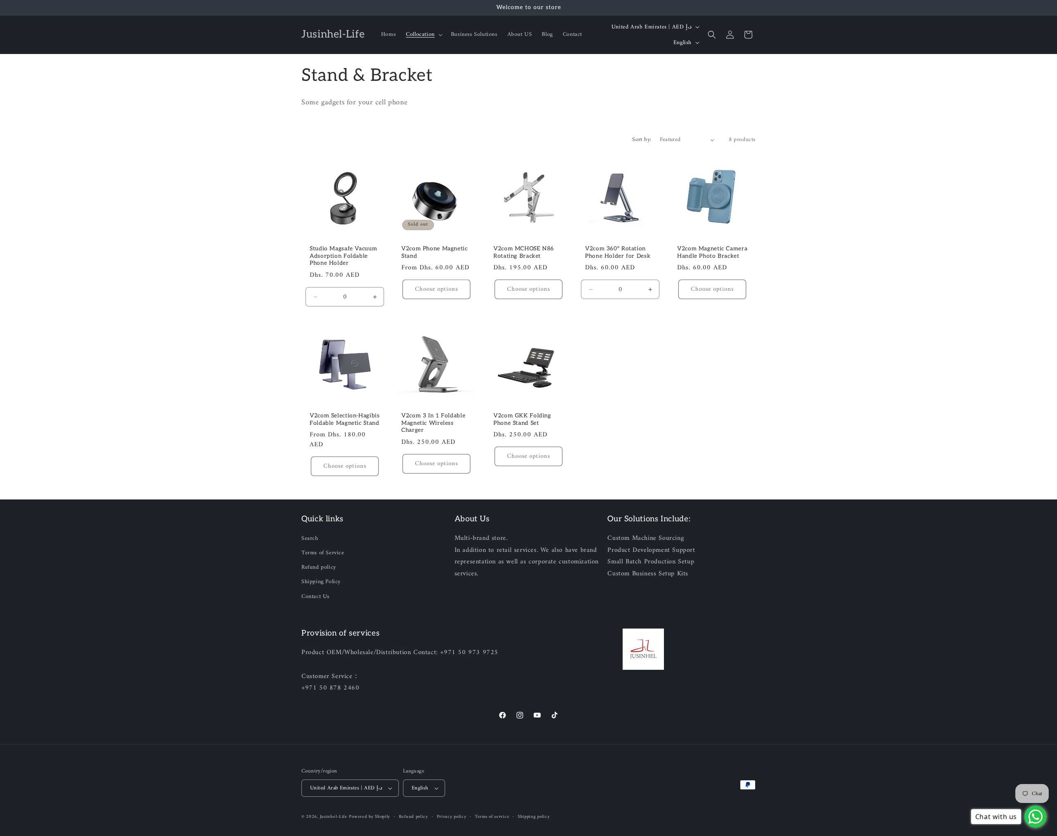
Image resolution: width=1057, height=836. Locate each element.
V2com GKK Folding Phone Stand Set (522, 419)
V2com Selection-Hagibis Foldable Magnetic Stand (345, 419)
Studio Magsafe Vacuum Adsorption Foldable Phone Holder (343, 255)
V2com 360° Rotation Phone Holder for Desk (617, 252)
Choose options (436, 289)
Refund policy (318, 567)
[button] (423, 34)
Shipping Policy (321, 582)
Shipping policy (534, 817)
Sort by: (641, 139)
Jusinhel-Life (333, 817)
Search (309, 538)
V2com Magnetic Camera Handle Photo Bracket (712, 252)
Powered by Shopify (369, 817)
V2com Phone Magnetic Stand (434, 252)
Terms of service (492, 817)
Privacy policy (452, 817)
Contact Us (315, 596)
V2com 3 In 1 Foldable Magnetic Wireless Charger (433, 422)
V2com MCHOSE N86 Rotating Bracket (523, 252)
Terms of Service (322, 553)
